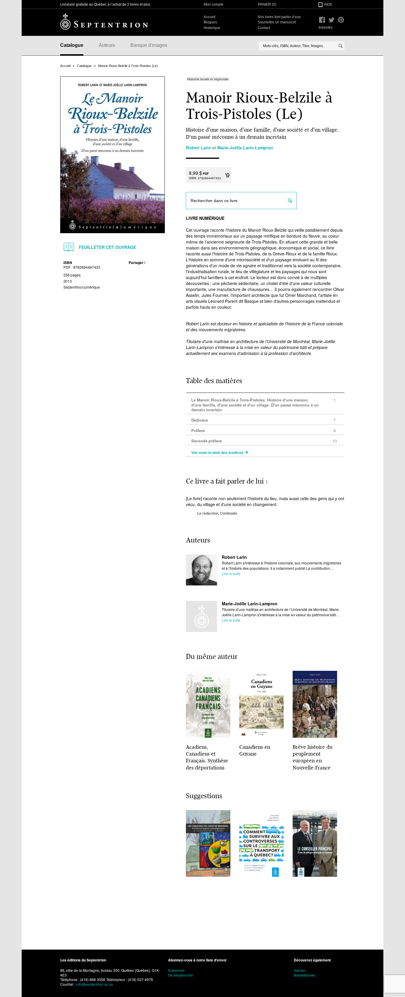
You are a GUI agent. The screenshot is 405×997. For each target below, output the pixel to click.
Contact (264, 28)
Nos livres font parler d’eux (279, 17)
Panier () (267, 4)
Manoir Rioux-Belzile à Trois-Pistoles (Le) (128, 66)
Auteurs (107, 45)
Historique (212, 28)
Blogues (210, 22)
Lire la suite (231, 573)
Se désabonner (180, 974)
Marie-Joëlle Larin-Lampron (250, 603)
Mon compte (214, 4)
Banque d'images (148, 45)
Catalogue (71, 45)
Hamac (299, 970)
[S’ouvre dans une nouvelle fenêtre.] (322, 20)
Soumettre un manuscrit (277, 22)
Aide (328, 4)
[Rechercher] (340, 46)
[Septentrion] (104, 21)
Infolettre (326, 27)
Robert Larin (234, 557)
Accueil (210, 17)
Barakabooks (304, 974)
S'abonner (176, 970)
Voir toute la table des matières (217, 452)
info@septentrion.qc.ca (94, 984)
